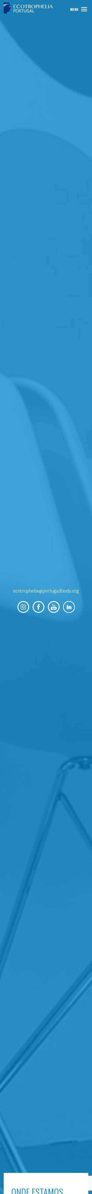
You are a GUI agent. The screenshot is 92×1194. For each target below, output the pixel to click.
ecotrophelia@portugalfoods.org (46, 591)
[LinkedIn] (69, 606)
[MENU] (84, 9)
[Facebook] (38, 606)
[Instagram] (23, 606)
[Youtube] (54, 606)
